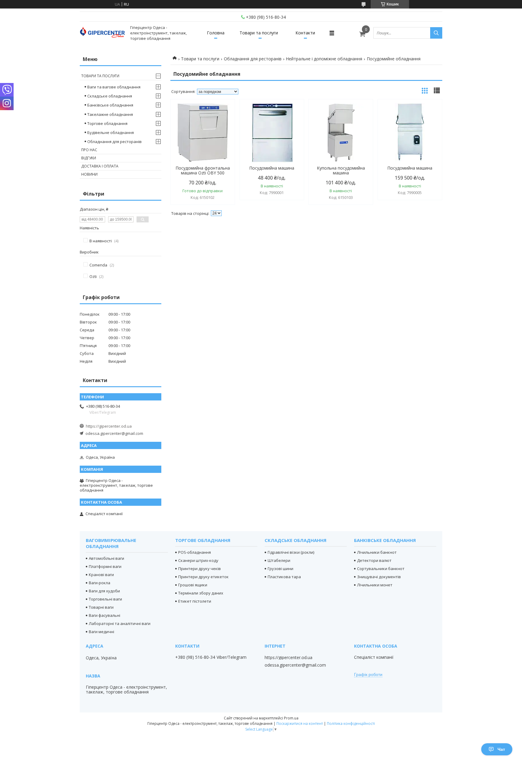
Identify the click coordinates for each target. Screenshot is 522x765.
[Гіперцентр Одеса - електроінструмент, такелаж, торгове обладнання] (102, 33)
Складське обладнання (109, 96)
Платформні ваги (105, 566)
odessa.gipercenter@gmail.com (114, 433)
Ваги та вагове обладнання (113, 87)
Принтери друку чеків (199, 568)
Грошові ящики (192, 585)
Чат (501, 749)
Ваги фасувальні (104, 615)
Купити (223, 114)
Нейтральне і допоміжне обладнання (324, 59)
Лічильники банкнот (377, 552)
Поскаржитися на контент (299, 723)
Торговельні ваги (105, 599)
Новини (89, 174)
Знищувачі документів (379, 576)
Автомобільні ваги (106, 558)
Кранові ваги (101, 574)
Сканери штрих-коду (198, 560)
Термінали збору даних (200, 593)
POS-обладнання (194, 552)
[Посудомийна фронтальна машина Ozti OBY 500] (203, 132)
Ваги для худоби (104, 591)
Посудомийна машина (271, 168)
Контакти (305, 33)
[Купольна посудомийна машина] (341, 132)
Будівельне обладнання (110, 132)
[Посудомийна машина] (272, 132)
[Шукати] (436, 33)
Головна (215, 33)
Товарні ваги (101, 607)
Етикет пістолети (194, 601)
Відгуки (88, 158)
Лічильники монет (374, 585)
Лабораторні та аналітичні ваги (119, 623)
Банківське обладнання (110, 105)
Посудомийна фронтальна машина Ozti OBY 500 (203, 170)
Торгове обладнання (107, 123)
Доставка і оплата (99, 166)
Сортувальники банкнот (380, 568)
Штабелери (279, 560)
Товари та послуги (259, 33)
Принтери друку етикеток (203, 576)
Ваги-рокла (99, 582)
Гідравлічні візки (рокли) (291, 552)
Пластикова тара (284, 576)
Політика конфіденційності (351, 723)
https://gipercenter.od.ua (109, 426)
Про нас (89, 149)
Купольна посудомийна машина (341, 170)
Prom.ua (291, 718)
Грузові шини (280, 568)
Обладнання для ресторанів (253, 59)
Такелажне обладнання (110, 114)
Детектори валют (374, 560)
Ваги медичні (101, 631)
